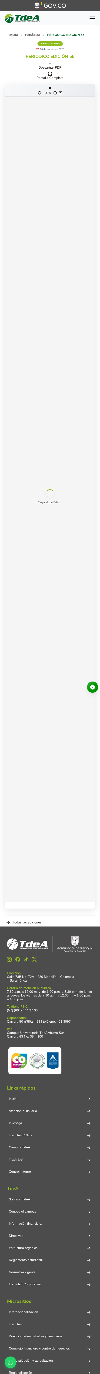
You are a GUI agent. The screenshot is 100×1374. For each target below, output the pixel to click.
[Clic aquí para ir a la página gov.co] (50, 5)
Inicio (13, 1099)
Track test (16, 1159)
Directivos (16, 1236)
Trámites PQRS (20, 1135)
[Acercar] (55, 93)
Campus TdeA (19, 1147)
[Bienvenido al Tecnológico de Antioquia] (50, 944)
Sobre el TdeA (19, 1199)
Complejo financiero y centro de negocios (39, 1348)
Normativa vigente (22, 1272)
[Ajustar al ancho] (60, 93)
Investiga (15, 1123)
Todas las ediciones (27, 922)
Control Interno (20, 1171)
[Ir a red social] (9, 959)
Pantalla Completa (50, 78)
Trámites (15, 1324)
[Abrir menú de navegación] (92, 18)
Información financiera (25, 1223)
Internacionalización (23, 1312)
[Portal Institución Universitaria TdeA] (22, 18)
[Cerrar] (50, 88)
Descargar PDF (50, 67)
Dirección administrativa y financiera (35, 1336)
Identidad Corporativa (25, 1284)
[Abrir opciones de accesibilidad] (92, 687)
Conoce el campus (22, 1211)
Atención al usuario (23, 1111)
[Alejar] (39, 93)
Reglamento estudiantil (26, 1260)
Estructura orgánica (23, 1248)
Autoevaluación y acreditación (31, 1360)
